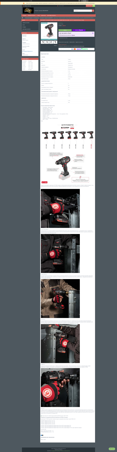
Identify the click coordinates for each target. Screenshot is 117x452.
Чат (113, 448)
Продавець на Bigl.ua (58, 449)
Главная (24, 15)
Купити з (77, 30)
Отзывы (24, 27)
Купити (65, 30)
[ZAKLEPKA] (28, 10)
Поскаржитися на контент (55, 450)
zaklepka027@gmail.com (28, 51)
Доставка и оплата (51, 15)
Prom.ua (64, 448)
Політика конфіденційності (65, 450)
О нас (38, 15)
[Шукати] (93, 11)
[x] (42, 435)
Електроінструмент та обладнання (32, 17)
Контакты (43, 15)
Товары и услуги (31, 15)
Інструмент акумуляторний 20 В (46, 17)
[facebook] (41, 435)
